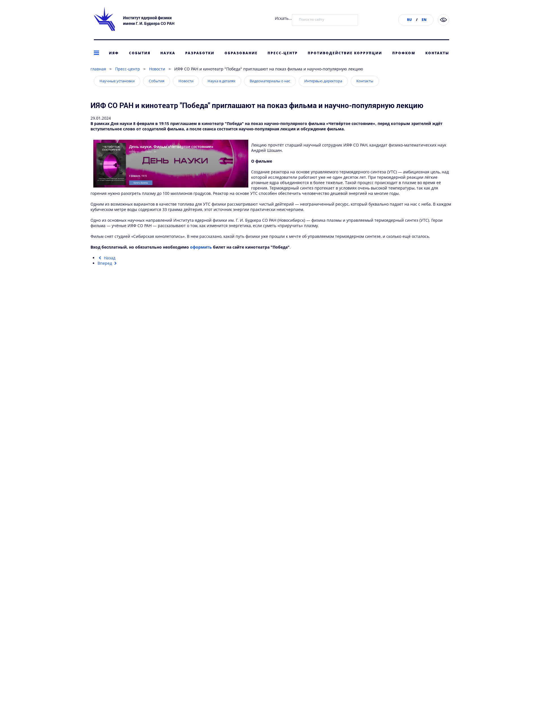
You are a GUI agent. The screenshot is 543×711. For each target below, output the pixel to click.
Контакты (437, 53)
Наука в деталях (222, 80)
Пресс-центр (283, 53)
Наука (167, 53)
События (139, 53)
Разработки (199, 53)
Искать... (283, 18)
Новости (157, 69)
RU (409, 19)
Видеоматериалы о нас (270, 80)
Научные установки (117, 80)
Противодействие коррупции (345, 53)
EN (424, 19)
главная (98, 69)
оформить (201, 247)
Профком (403, 53)
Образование (241, 53)
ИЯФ (114, 53)
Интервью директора (323, 80)
